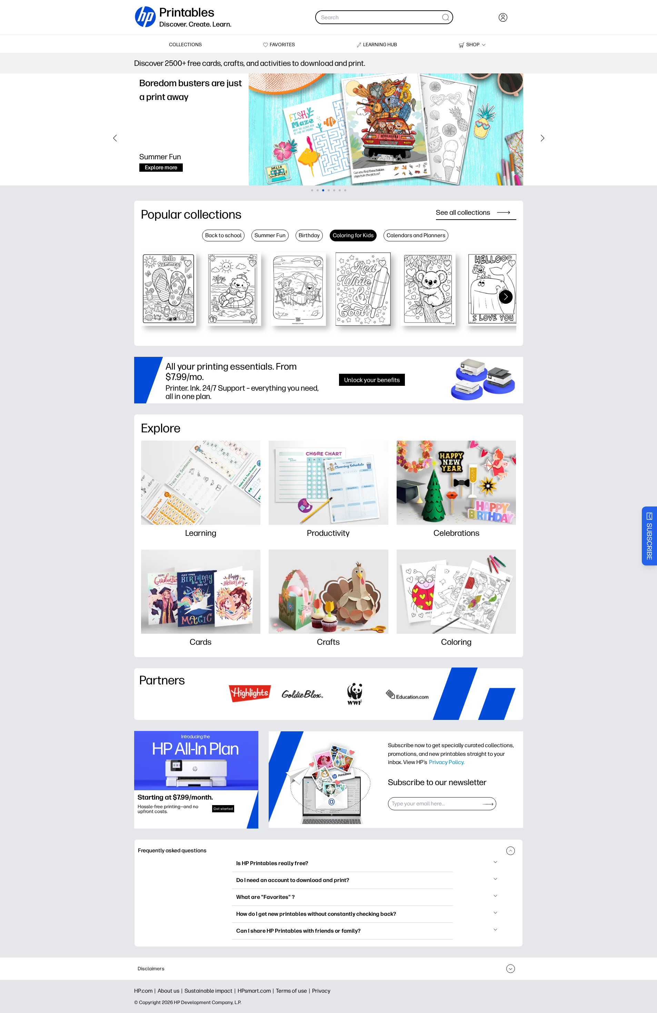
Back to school (223, 235)
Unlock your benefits (372, 379)
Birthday (309, 235)
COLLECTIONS (185, 45)
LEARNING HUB (380, 45)
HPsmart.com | (257, 990)
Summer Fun (270, 235)
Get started (223, 808)
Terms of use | (294, 990)
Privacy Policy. (447, 762)
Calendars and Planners (416, 235)
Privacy (321, 990)
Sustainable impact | (211, 990)
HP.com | (146, 990)
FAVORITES (282, 45)
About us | (171, 990)
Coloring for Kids (353, 235)
